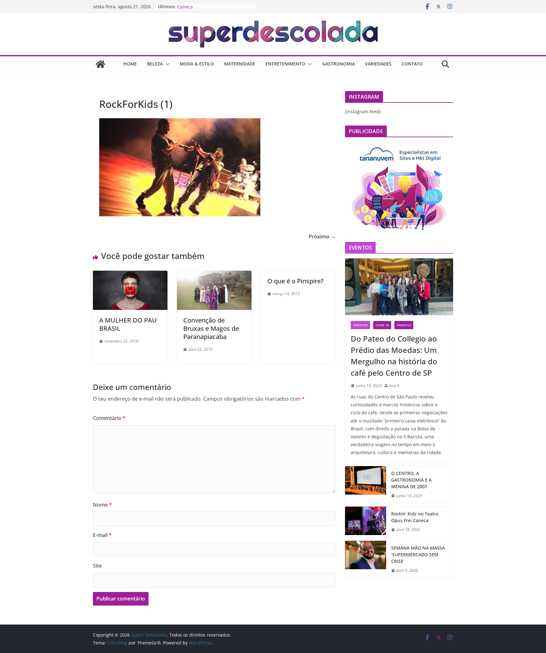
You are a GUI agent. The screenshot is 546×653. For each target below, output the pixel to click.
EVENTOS (360, 325)
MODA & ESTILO (197, 64)
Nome (102, 504)
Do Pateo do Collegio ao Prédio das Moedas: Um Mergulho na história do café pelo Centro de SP (394, 355)
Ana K (394, 385)
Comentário (109, 418)
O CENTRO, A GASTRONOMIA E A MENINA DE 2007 (411, 480)
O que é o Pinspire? (295, 281)
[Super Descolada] (100, 64)
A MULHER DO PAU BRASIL (128, 324)
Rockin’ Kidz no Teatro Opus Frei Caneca (414, 517)
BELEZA (155, 64)
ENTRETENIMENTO (285, 64)
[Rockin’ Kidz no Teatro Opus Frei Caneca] (365, 522)
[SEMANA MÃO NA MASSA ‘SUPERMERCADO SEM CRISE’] (365, 559)
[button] (166, 64)
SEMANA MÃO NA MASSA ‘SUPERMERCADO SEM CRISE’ (418, 554)
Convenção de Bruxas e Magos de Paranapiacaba (211, 328)
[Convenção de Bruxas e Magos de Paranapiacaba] (214, 275)
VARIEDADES (378, 64)
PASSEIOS (404, 325)
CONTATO (412, 64)
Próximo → (322, 236)
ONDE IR (382, 325)
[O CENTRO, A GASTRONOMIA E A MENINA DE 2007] (365, 484)
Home (130, 64)
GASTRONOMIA (338, 64)
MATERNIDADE (239, 64)
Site (97, 565)
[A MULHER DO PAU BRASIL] (130, 275)
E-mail (102, 535)
